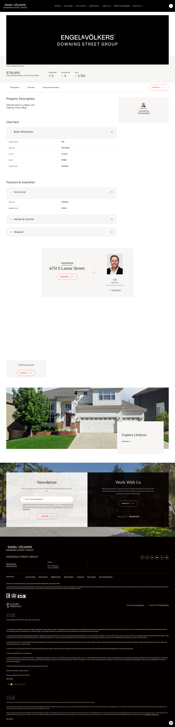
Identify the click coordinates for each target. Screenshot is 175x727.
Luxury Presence (139, 605)
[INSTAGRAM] (147, 557)
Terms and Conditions (105, 577)
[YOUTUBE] (157, 557)
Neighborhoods (56, 577)
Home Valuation (69, 577)
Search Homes (43, 577)
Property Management (122, 6)
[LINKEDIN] (152, 557)
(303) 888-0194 (144, 111)
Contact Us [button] (80, 577)
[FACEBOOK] (142, 557)
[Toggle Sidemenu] (171, 6)
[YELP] (162, 557)
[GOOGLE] (167, 557)
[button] (159, 87)
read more (125, 441)
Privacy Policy (26, 509)
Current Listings (30, 577)
